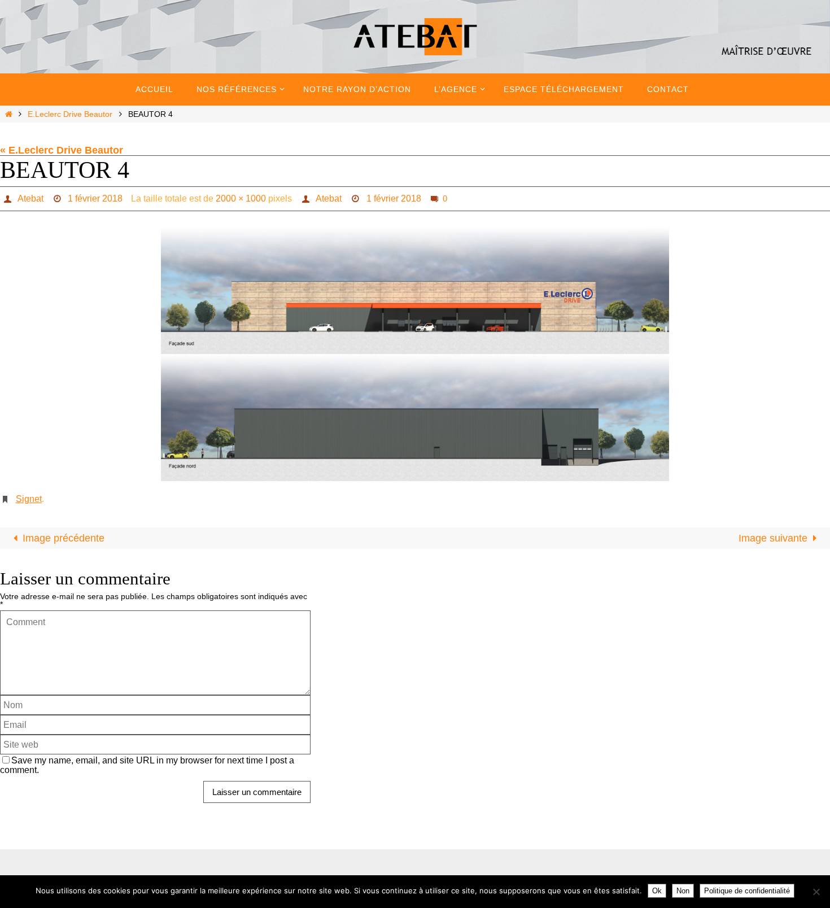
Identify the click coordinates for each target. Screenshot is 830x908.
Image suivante (773, 538)
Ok (657, 891)
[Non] (816, 891)
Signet (29, 499)
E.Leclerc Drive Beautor (70, 114)
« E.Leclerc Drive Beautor (61, 150)
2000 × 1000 (241, 198)
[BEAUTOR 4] (415, 354)
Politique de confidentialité (747, 891)
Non (682, 891)
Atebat (30, 198)
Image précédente (63, 538)
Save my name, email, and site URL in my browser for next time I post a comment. (147, 765)
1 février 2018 (95, 198)
